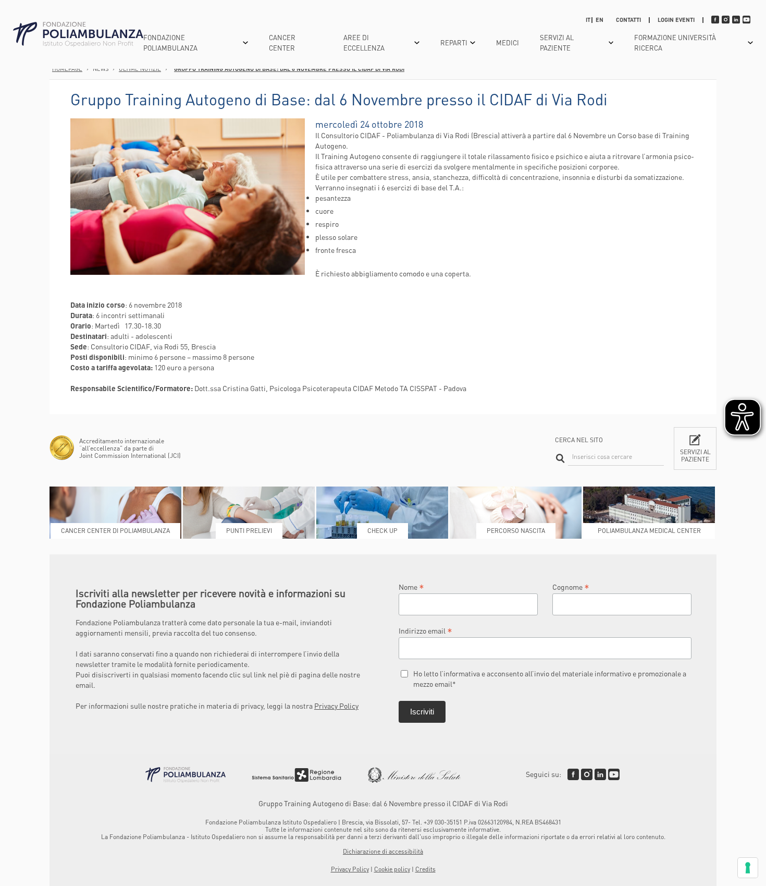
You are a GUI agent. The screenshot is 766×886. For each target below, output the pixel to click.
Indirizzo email (425, 630)
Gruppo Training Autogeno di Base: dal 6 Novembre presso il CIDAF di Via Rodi (289, 68)
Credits (425, 869)
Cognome (570, 586)
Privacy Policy (336, 705)
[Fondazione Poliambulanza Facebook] (573, 774)
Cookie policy (392, 869)
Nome (411, 586)
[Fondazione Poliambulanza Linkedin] (600, 774)
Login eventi (676, 19)
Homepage (67, 68)
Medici (507, 42)
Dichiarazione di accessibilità (383, 851)
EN (599, 19)
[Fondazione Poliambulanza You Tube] (614, 774)
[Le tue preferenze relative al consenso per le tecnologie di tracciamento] (748, 868)
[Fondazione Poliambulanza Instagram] (586, 774)
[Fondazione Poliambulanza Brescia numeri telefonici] (78, 34)
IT (588, 19)
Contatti (628, 19)
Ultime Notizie (140, 68)
